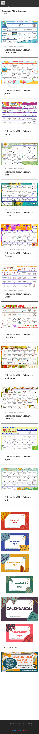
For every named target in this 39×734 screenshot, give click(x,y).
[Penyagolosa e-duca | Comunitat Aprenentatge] (3, 2)
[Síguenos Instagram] (18, 730)
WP (12, 726)
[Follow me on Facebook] (15, 730)
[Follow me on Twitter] (20, 730)
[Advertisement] (19, 694)
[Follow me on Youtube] (24, 730)
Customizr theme (29, 726)
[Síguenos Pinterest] (26, 730)
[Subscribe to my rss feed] (12, 730)
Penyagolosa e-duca (15, 723)
